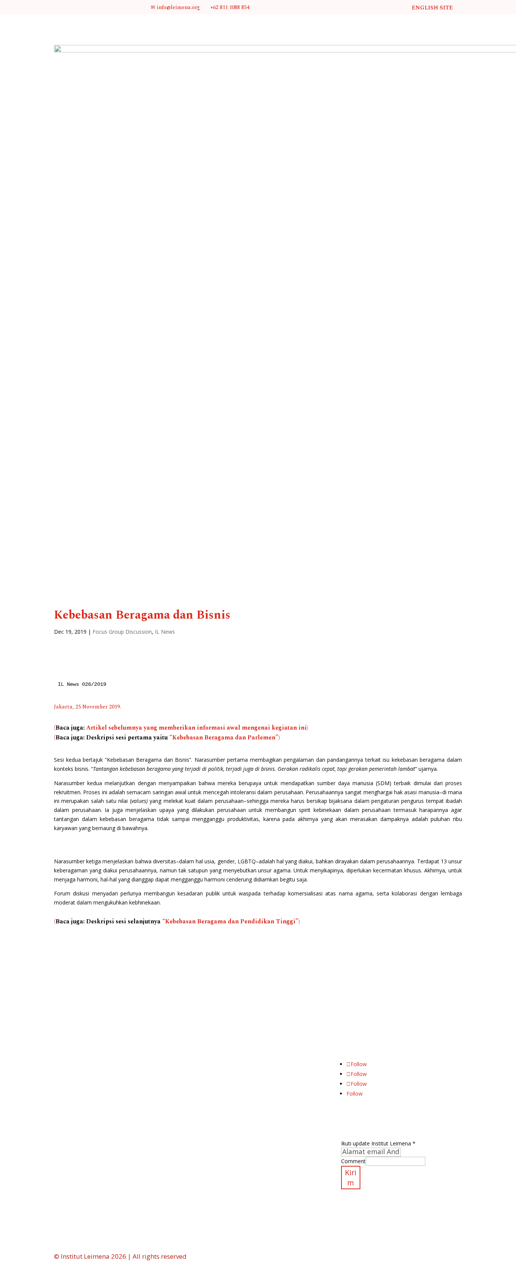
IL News (165, 631)
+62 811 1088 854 (229, 7)
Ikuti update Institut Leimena (378, 1143)
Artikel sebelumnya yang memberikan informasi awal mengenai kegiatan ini (196, 727)
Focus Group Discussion (122, 631)
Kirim (350, 1177)
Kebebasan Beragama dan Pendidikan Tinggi (230, 921)
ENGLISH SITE (432, 7)
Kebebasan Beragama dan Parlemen (223, 737)
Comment (353, 1161)
